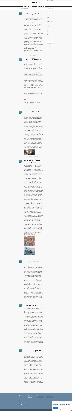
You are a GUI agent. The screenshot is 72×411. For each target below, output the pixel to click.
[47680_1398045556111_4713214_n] (20, 13)
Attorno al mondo (49, 20)
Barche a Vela (31, 110)
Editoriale (33, 58)
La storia (48, 32)
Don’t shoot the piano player (33, 350)
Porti (47, 28)
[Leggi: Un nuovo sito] (19, 398)
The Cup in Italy (48, 35)
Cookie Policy (60, 409)
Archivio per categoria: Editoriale (23, 8)
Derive (47, 33)
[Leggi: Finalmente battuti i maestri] (19, 404)
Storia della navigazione (49, 21)
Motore (47, 22)
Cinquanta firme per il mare (33, 13)
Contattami (29, 396)
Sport (47, 30)
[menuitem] (48, 0)
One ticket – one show (33, 59)
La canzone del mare (33, 305)
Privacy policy (63, 409)
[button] (70, 401)
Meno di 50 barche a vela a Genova (33, 161)
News (34, 58)
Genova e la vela (33, 261)
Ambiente (48, 25)
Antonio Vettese (35, 55)
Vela (36, 110)
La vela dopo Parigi (33, 112)
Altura (47, 31)
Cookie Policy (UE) (30, 397)
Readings (48, 29)
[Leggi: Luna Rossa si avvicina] (19, 400)
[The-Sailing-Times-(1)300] (36, 3)
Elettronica (48, 17)
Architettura (48, 26)
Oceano (48, 34)
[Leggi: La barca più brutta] (19, 402)
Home (28, 398)
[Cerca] (48, 6)
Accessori (48, 16)
